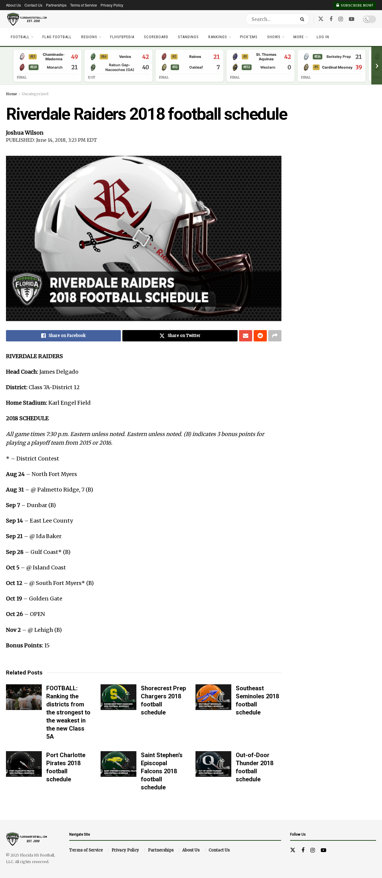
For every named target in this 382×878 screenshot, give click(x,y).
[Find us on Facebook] (330, 19)
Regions (89, 37)
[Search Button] (303, 19)
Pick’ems (249, 37)
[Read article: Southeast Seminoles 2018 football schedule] (213, 697)
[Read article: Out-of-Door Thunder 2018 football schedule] (213, 764)
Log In (323, 37)
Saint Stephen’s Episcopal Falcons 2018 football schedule (162, 771)
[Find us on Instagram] (340, 19)
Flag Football (57, 37)
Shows (274, 37)
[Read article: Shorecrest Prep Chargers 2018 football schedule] (118, 697)
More (298, 37)
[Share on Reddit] (260, 335)
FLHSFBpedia (122, 37)
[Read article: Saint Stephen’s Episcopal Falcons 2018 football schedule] (118, 764)
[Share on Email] (245, 335)
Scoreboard (156, 37)
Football (20, 37)
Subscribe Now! (356, 5)
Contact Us (33, 4)
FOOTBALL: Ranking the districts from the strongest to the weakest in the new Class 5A (68, 712)
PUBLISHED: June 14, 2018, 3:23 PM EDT (51, 140)
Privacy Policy (112, 4)
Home (11, 94)
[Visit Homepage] (27, 19)
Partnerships (56, 4)
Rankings (217, 37)
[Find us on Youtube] (351, 19)
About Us (13, 4)
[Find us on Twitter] (321, 19)
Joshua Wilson (25, 132)
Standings (188, 37)
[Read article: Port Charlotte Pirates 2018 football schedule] (24, 764)
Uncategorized (35, 94)
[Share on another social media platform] (274, 335)
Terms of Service (83, 4)
